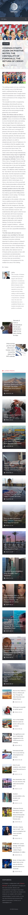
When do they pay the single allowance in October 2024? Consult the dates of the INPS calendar (10, 350)
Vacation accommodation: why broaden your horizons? (13, 573)
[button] (26, 19)
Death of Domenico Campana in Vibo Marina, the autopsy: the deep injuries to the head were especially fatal (13, 624)
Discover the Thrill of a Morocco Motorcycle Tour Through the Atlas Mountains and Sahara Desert (13, 386)
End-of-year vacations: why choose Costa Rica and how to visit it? (12, 520)
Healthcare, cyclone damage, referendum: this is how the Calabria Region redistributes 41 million (19, 848)
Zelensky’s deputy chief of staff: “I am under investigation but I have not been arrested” (19, 831)
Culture (6, 43)
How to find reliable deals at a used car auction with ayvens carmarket (14, 441)
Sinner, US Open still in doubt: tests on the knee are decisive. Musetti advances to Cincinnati (19, 864)
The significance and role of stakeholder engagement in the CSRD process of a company (18, 738)
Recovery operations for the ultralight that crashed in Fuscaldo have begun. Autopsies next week (13, 677)
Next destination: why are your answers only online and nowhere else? (13, 547)
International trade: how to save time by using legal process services (13, 494)
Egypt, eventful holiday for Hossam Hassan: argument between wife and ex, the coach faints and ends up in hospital (14, 650)
